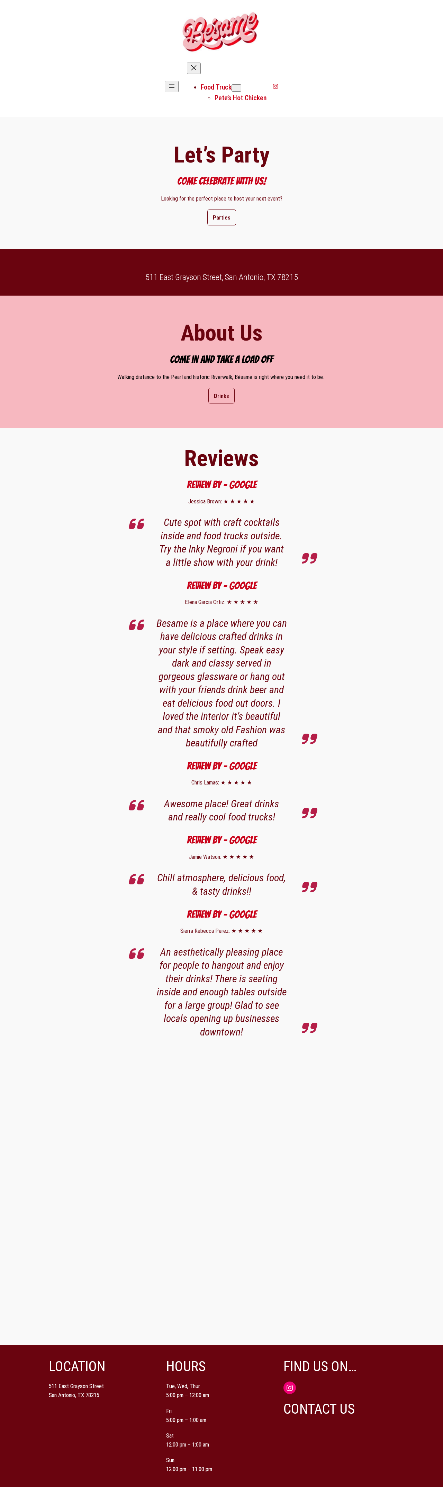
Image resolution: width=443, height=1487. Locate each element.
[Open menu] (172, 86)
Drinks (221, 395)
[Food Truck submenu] (236, 88)
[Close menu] (194, 68)
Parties (221, 217)
